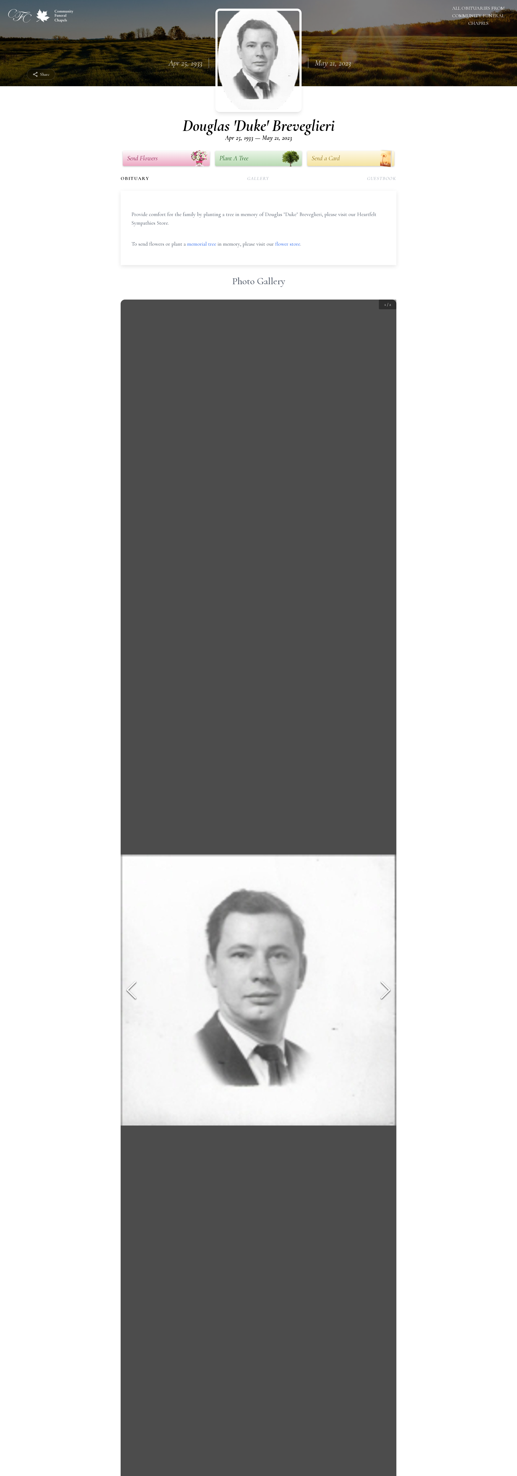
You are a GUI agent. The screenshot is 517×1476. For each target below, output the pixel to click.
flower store (287, 244)
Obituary (135, 178)
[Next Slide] (385, 990)
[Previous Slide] (131, 990)
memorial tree (201, 244)
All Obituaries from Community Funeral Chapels (478, 15)
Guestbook (381, 178)
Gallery (258, 178)
